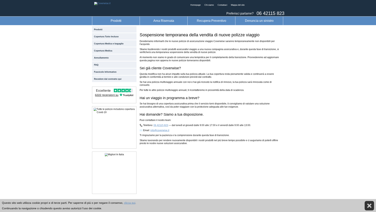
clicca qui (129, 202)
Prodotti (116, 20)
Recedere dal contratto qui (107, 79)
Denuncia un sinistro (259, 20)
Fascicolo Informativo (105, 72)
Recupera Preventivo (211, 20)
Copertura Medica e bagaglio (109, 43)
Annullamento (101, 58)
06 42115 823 (161, 125)
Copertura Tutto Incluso (106, 36)
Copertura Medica (103, 50)
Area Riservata (163, 20)
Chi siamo (209, 5)
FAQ (96, 65)
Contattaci (222, 5)
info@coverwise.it (159, 130)
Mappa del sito (238, 5)
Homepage (195, 5)
